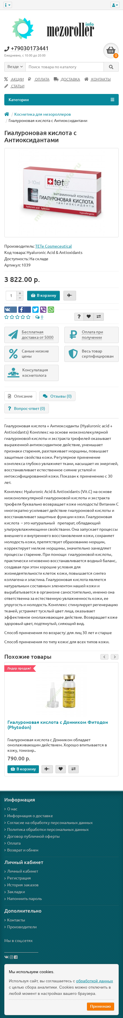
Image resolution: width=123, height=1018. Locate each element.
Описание (23, 396)
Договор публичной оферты (33, 836)
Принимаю (100, 1006)
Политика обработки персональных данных (48, 829)
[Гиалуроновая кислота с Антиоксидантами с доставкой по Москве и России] (61, 192)
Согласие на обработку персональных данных (50, 822)
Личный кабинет (22, 871)
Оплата (14, 843)
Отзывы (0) (61, 396)
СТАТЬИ (17, 86)
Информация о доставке (30, 815)
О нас (12, 809)
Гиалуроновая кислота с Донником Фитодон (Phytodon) (57, 725)
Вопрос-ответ (29, 408)
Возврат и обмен (22, 850)
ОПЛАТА (41, 79)
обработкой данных (94, 981)
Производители (22, 927)
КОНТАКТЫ (100, 79)
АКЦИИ (17, 79)
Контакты (16, 920)
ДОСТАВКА (70, 79)
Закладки (16, 891)
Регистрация (19, 878)
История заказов (23, 885)
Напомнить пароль (24, 898)
